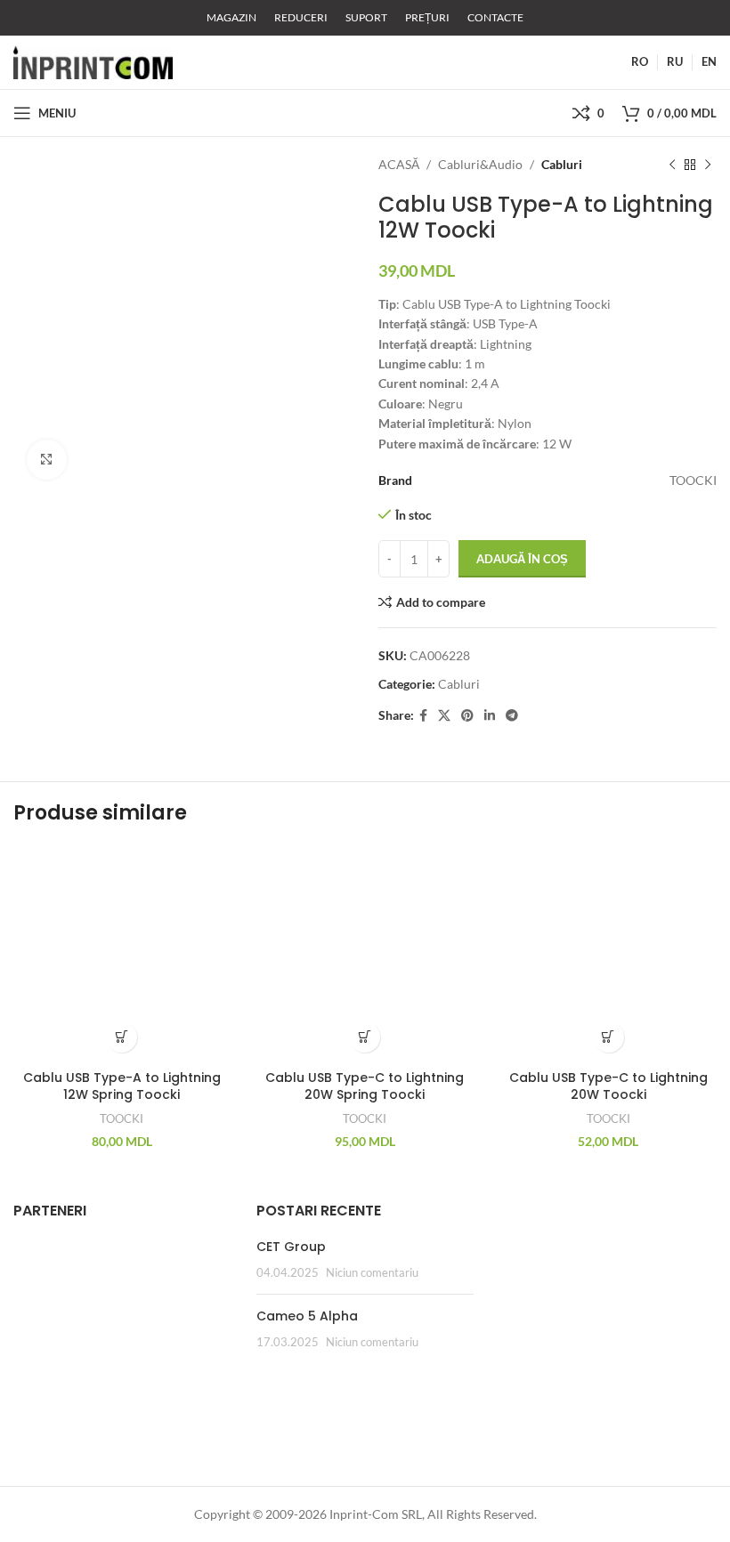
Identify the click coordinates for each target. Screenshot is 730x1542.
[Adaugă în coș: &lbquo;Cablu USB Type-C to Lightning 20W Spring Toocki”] (364, 1037)
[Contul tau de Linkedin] (489, 716)
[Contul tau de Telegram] (511, 716)
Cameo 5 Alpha (307, 1316)
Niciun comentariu (372, 1273)
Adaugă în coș (522, 559)
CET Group (291, 1246)
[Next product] (708, 165)
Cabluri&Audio (480, 164)
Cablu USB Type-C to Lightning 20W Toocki (608, 1086)
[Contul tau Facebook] (423, 716)
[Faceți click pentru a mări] (47, 460)
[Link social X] (444, 716)
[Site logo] (93, 61)
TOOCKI (121, 1118)
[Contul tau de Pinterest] (467, 716)
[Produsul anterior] (672, 165)
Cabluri (561, 164)
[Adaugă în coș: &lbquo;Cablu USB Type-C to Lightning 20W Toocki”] (608, 1037)
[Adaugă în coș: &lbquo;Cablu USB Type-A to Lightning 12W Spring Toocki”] (121, 1037)
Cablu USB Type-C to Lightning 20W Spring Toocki (364, 1086)
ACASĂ (398, 164)
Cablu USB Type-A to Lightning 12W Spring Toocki (122, 1086)
